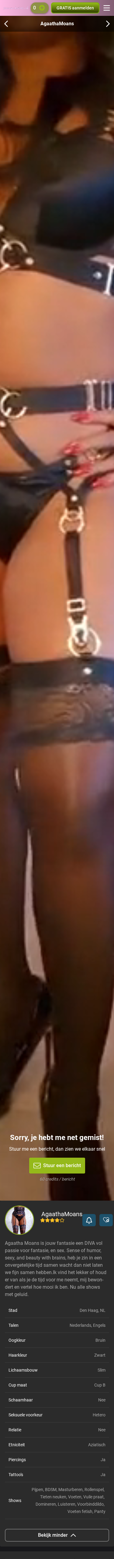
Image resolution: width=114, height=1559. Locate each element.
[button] (89, 1220)
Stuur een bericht (62, 1165)
